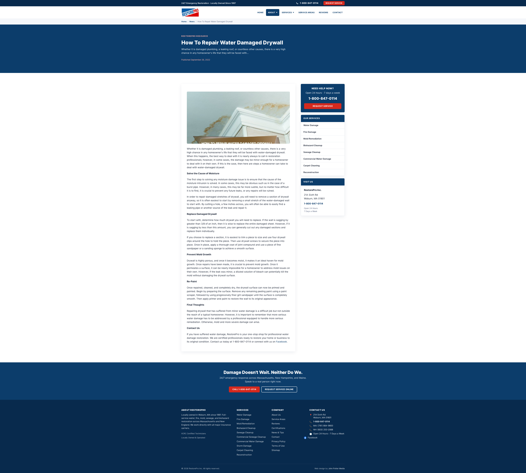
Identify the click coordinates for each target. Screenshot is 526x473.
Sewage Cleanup (311, 152)
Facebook (281, 341)
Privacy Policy (278, 441)
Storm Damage (244, 445)
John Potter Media (336, 468)
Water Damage (310, 125)
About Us (276, 414)
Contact (338, 12)
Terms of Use (278, 445)
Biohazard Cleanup (312, 145)
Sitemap (276, 450)
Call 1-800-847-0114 (244, 389)
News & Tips (278, 432)
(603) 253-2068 (325, 429)
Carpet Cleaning (311, 165)
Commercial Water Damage (317, 159)
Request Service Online (279, 389)
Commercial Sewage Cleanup (251, 437)
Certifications (278, 428)
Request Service (334, 3)
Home (260, 12)
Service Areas (306, 12)
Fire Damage (309, 132)
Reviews (323, 12)
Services (287, 12)
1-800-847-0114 (309, 3)
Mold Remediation (312, 138)
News (192, 21)
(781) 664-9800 (325, 425)
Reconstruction (311, 172)
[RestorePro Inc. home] (190, 12)
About (271, 12)
